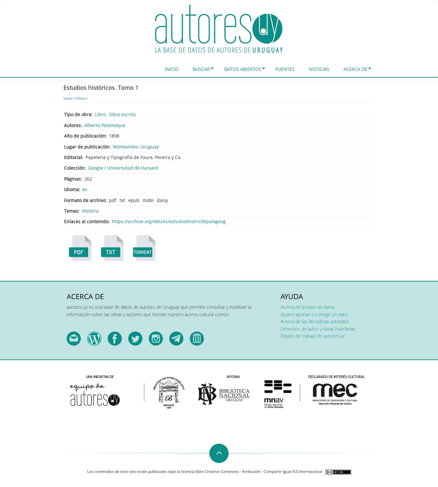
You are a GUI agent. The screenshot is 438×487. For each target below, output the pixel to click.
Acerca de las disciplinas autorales (315, 321)
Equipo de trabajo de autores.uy (312, 336)
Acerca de (355, 69)
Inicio (172, 69)
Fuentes (285, 69)
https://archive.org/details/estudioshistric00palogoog (169, 221)
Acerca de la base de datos (308, 307)
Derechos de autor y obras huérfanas (318, 329)
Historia (90, 211)
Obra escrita (122, 114)
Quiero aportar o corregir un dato (314, 314)
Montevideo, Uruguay (136, 147)
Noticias (319, 69)
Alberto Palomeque (104, 125)
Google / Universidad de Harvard (123, 168)
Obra (80, 98)
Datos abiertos (242, 69)
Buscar (201, 69)
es (84, 189)
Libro (100, 114)
